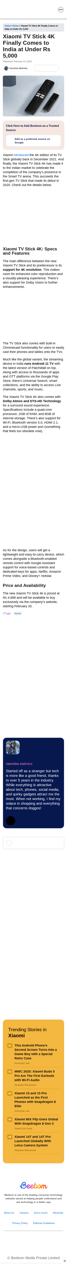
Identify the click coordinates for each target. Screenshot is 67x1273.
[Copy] (55, 68)
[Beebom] (15, 9)
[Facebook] (43, 68)
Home (8, 26)
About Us (9, 1212)
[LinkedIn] (37, 68)
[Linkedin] (37, 1240)
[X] (49, 68)
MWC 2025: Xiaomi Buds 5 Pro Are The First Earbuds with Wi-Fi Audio (34, 1076)
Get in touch (41, 1212)
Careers (24, 1212)
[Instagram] (22, 1240)
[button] (52, 9)
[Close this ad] (64, 1260)
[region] (33, 1268)
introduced (21, 155)
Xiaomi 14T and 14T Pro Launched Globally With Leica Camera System (32, 1141)
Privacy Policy (20, 1223)
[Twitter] (10, 820)
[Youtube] (30, 1240)
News (16, 26)
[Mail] (45, 1240)
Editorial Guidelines (44, 1223)
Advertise (58, 1212)
